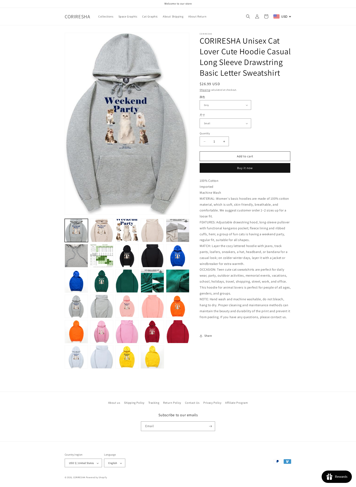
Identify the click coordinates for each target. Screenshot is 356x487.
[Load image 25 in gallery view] (177, 331)
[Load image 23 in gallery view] (127, 331)
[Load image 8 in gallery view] (127, 255)
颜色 (202, 97)
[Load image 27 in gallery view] (101, 357)
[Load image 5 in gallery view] (177, 230)
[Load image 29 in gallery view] (152, 357)
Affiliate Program (236, 403)
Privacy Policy (212, 403)
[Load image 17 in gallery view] (101, 306)
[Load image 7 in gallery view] (101, 255)
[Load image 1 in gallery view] (76, 230)
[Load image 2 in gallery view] (101, 230)
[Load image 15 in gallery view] (177, 281)
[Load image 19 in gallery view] (152, 306)
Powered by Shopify (96, 477)
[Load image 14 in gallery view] (152, 281)
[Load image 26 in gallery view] (76, 357)
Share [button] (208, 335)
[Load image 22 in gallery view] (101, 331)
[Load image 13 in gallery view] (127, 281)
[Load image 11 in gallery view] (76, 281)
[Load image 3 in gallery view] (127, 230)
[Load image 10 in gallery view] (177, 255)
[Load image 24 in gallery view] (152, 331)
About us (114, 403)
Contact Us (192, 403)
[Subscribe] (210, 426)
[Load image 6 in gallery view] (76, 255)
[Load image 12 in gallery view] (101, 281)
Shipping (205, 89)
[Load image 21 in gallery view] (76, 331)
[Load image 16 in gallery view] (76, 306)
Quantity (205, 133)
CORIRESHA (79, 477)
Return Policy (172, 403)
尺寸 (202, 115)
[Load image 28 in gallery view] (127, 357)
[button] (248, 16)
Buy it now (245, 168)
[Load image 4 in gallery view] (152, 230)
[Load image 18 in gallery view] (127, 306)
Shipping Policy (134, 403)
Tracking (153, 403)
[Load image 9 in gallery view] (152, 255)
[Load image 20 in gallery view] (177, 306)
